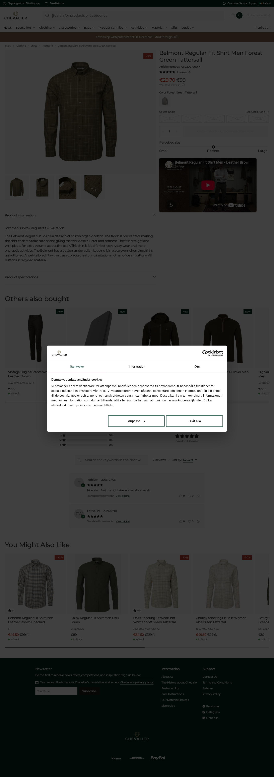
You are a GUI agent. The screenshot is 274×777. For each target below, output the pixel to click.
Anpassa (134, 421)
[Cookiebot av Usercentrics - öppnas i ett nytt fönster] (205, 353)
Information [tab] (137, 366)
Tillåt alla (194, 421)
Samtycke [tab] (77, 366)
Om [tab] (197, 366)
